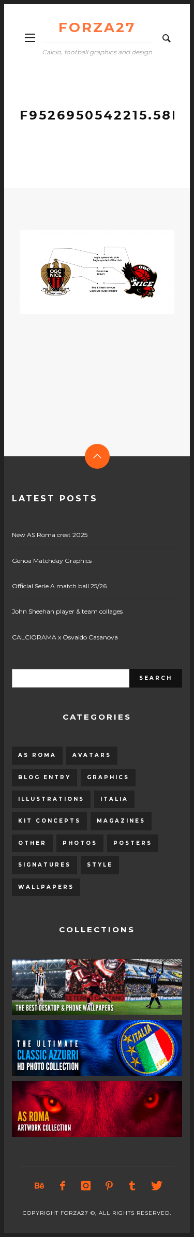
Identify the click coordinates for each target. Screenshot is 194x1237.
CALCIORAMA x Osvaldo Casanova (65, 637)
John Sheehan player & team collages (67, 611)
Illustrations (51, 799)
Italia (114, 799)
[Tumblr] (132, 1186)
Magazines (121, 820)
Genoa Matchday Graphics (52, 560)
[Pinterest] (108, 1186)
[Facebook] (62, 1186)
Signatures (44, 864)
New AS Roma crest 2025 (49, 535)
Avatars (91, 755)
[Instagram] (85, 1186)
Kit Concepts (49, 820)
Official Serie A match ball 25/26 (59, 586)
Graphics (108, 777)
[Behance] (39, 1186)
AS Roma (37, 755)
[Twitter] (155, 1186)
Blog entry (44, 777)
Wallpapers (46, 887)
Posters (132, 843)
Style (100, 864)
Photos (80, 843)
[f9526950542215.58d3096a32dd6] (80, 272)
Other (32, 843)
